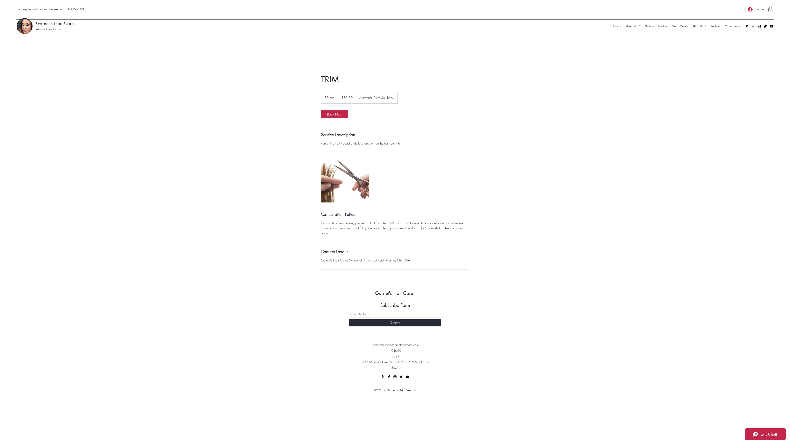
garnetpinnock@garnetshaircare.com (40, 9)
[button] (770, 9)
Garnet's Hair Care (56, 23)
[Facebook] (753, 26)
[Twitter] (765, 26)
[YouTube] (771, 26)
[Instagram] (759, 26)
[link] (334, 114)
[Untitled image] (345, 178)
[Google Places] (747, 26)
